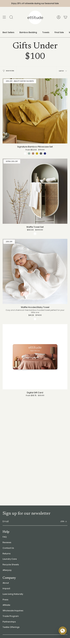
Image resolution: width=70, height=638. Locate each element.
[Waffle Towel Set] (35, 191)
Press (5, 599)
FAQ (5, 536)
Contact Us (8, 548)
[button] (63, 631)
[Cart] (65, 17)
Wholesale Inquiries (13, 610)
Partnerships (9, 621)
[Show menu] (4, 17)
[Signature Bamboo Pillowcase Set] (35, 110)
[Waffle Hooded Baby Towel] (35, 271)
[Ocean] (45, 153)
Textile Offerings (11, 627)
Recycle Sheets (11, 564)
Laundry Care (10, 559)
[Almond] (33, 153)
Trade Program (11, 616)
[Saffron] (37, 153)
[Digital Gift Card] (35, 356)
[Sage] (29, 153)
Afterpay (7, 570)
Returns (7, 553)
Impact (6, 588)
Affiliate (6, 605)
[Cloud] (25, 153)
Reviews (7, 542)
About (6, 582)
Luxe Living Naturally (13, 594)
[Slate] (41, 153)
